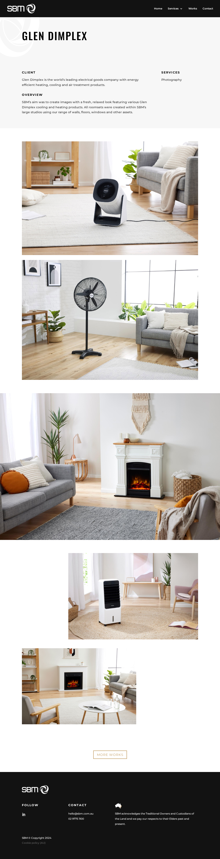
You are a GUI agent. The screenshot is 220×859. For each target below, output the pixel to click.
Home (158, 8)
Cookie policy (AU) (34, 842)
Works (192, 8)
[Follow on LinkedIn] (23, 814)
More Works (110, 755)
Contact (208, 8)
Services (173, 8)
